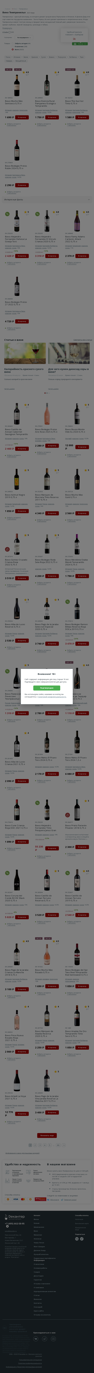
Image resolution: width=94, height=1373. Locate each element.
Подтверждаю (46, 688)
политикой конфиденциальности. (52, 697)
